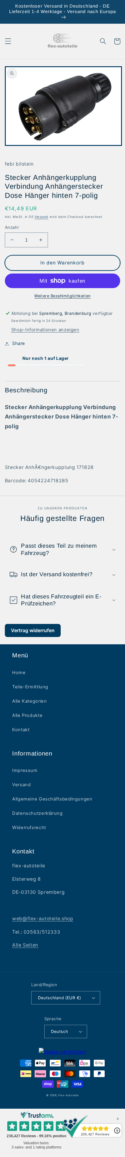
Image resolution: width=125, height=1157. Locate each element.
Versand (41, 217)
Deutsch (59, 1031)
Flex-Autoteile (68, 1095)
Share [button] (18, 343)
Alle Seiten (25, 945)
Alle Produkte (27, 715)
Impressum (25, 770)
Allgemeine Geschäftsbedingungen (52, 799)
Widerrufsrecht (29, 827)
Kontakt (20, 729)
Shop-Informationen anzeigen (45, 329)
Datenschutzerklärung (37, 813)
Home (19, 672)
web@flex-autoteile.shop (42, 918)
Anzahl (12, 227)
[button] (8, 41)
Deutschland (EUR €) (59, 997)
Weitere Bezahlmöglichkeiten (62, 296)
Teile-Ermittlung (30, 687)
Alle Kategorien (29, 701)
